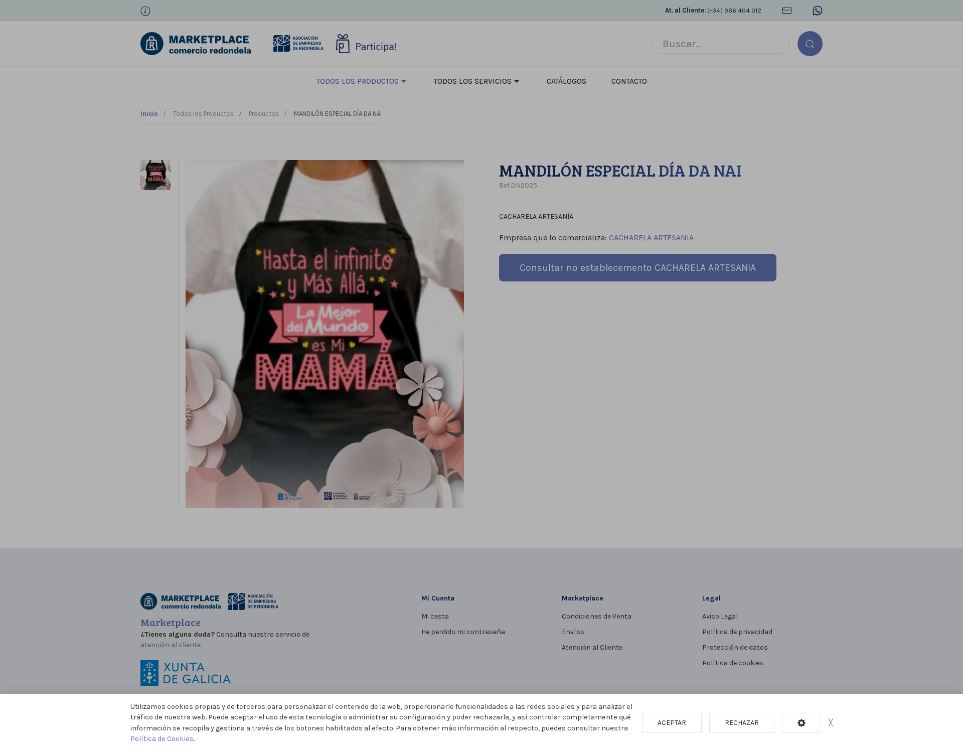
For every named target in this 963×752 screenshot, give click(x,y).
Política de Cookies (162, 738)
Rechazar (742, 722)
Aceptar (672, 722)
